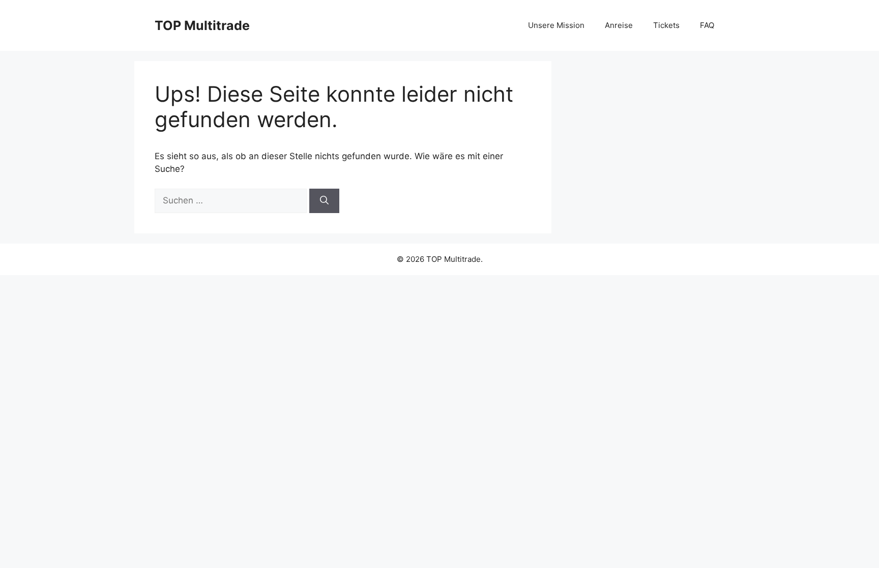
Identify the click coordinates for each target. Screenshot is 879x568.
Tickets (666, 25)
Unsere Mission (556, 25)
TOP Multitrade (202, 25)
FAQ (707, 25)
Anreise (619, 25)
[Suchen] (324, 201)
